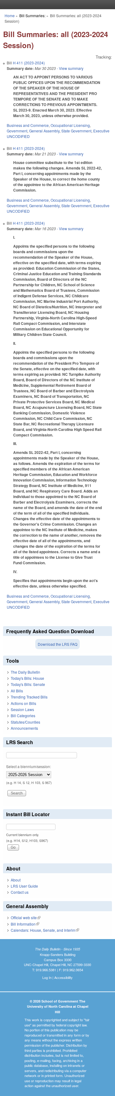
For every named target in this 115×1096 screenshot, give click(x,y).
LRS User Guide (24, 886)
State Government (76, 130)
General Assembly (44, 130)
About (16, 879)
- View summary (69, 68)
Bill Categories (23, 715)
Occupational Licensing (70, 125)
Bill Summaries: (32, 15)
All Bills (17, 690)
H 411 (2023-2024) (29, 62)
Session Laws (22, 709)
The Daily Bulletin (25, 672)
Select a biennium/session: (28, 766)
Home (10, 15)
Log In (47, 977)
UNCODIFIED (18, 136)
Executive (101, 130)
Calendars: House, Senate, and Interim (45, 930)
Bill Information (25, 924)
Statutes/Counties (25, 722)
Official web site (25, 917)
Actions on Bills (23, 703)
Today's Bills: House (27, 678)
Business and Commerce (28, 125)
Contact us (20, 892)
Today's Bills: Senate (28, 684)
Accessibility (63, 977)
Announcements (24, 728)
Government (17, 130)
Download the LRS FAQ (57, 644)
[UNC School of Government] (56, 4)
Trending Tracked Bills (29, 696)
